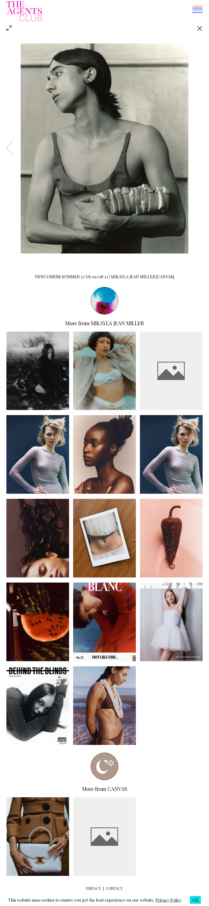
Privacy (93, 888)
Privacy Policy (168, 900)
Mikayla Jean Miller (117, 323)
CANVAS (117, 788)
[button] (122, 11)
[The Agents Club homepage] (24, 11)
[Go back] (200, 28)
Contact (114, 888)
